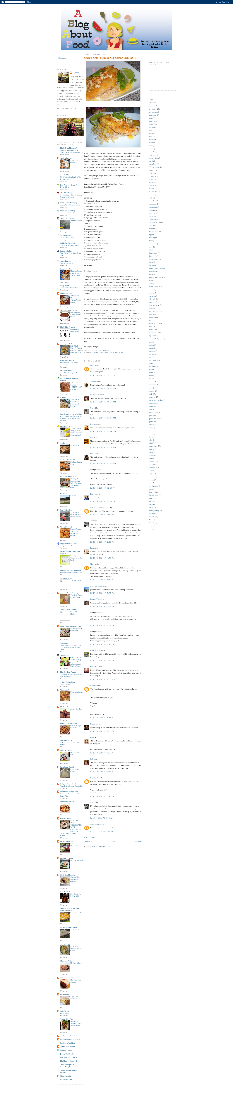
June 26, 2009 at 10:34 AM (103, 402)
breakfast (152, 164)
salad (151, 443)
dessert (151, 228)
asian (151, 118)
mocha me (64, 443)
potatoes (152, 397)
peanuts (152, 369)
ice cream (152, 296)
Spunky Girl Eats (66, 1019)
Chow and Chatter (67, 218)
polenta (151, 391)
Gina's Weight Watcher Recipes (69, 1071)
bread (151, 161)
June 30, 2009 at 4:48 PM (102, 771)
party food (152, 360)
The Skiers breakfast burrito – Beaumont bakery (69, 364)
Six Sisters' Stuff (66, 1079)
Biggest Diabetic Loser (68, 543)
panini (151, 357)
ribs (150, 431)
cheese (151, 188)
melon (151, 320)
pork (150, 394)
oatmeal (152, 345)
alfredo (151, 102)
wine (150, 519)
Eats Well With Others (68, 1057)
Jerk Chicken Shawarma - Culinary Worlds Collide (75, 299)
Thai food (152, 492)
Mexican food (154, 323)
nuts (150, 342)
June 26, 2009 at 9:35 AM (102, 375)
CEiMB (152, 185)
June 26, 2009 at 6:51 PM (102, 579)
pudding (152, 403)
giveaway (152, 271)
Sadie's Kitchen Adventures (70, 626)
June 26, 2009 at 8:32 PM (102, 625)
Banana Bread (74, 445)
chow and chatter (96, 586)
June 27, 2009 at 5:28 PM (102, 660)
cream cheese (153, 219)
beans (151, 139)
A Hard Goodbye (76, 709)
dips (150, 234)
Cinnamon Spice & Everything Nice (67, 1065)
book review (153, 158)
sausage (152, 452)
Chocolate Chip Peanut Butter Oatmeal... (75, 879)
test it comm (94, 824)
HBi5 (151, 283)
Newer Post (88, 841)
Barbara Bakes (66, 251)
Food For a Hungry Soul (69, 791)
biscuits (152, 152)
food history (153, 253)
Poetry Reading (65, 684)
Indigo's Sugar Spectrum (69, 783)
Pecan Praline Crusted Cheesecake (71, 786)
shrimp (151, 464)
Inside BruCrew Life (68, 243)
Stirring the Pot (66, 343)
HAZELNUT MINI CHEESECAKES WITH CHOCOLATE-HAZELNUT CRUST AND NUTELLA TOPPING (71, 828)
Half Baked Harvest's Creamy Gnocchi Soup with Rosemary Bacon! (76, 349)
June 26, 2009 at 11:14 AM (103, 418)
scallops (152, 455)
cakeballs (152, 176)
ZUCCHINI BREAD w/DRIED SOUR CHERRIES (76, 386)
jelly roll (152, 299)
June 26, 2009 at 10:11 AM (103, 388)
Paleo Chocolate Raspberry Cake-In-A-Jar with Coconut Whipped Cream (70, 647)
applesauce (153, 112)
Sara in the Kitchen (67, 977)
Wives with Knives (67, 360)
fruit (150, 262)
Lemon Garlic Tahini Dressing (70, 205)
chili (150, 198)
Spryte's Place (65, 944)
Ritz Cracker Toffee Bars (68, 213)
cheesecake (153, 191)
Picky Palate (65, 285)
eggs (150, 247)
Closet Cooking (66, 192)
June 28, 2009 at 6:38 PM (102, 731)
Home (113, 841)
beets (151, 145)
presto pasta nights (155, 400)
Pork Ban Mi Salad (76, 860)
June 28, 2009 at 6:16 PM (102, 718)
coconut (152, 210)
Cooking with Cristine (68, 609)
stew (150, 483)
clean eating (153, 207)
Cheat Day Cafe (66, 960)
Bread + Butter (65, 891)
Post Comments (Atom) (102, 846)
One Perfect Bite (66, 510)
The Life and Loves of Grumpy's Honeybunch (69, 149)
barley (151, 130)
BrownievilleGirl (66, 841)
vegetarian (153, 513)
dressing (152, 237)
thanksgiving (154, 495)
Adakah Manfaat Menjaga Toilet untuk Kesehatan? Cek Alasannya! (76, 431)
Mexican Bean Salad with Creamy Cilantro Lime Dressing (71, 196)
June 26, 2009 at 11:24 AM (103, 431)
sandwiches (153, 446)
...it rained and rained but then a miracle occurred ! (76, 514)
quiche (151, 415)
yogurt (151, 529)
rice (150, 434)
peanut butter (154, 366)
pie (150, 378)
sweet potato (153, 486)
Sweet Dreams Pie (76, 913)
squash (151, 480)
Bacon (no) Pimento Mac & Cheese (75, 948)
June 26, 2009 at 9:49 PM (102, 644)
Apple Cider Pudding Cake (74, 997)
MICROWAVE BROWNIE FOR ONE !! (76, 314)
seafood (151, 461)
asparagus (152, 121)
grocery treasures (155, 277)
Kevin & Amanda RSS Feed (70, 570)
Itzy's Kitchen (65, 750)
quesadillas (153, 412)
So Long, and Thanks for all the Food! (76, 558)
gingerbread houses (156, 268)
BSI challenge (154, 167)
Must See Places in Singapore (76, 221)
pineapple (152, 384)
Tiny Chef (73, 804)
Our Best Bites (65, 174)
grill (150, 274)
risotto (151, 437)
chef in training (66, 370)
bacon (151, 124)
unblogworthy (154, 510)
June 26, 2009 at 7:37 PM (102, 593)
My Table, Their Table (68, 927)
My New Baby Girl (76, 963)
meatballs (152, 317)
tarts (150, 489)
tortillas (152, 501)
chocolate (152, 201)
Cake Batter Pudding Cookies (69, 373)
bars (150, 133)
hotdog (151, 293)
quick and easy (154, 418)
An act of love (74, 929)
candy (151, 179)
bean (150, 136)
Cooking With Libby (68, 1043)
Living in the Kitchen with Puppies (70, 552)
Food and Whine (66, 1050)
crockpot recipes (155, 222)
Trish (92, 520)
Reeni (92, 453)
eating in (152, 244)
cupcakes (152, 225)
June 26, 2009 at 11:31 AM (103, 463)
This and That (64, 187)
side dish (152, 467)
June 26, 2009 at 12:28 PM (103, 501)
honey (151, 289)
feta (150, 250)
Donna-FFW (94, 599)
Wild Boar (94, 381)
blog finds (152, 155)
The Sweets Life (66, 706)
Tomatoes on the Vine (68, 476)
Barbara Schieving (97, 650)
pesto (151, 372)
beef (150, 142)
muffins (151, 329)
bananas (152, 127)
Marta (92, 564)
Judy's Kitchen (65, 818)
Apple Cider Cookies (74, 161)
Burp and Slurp (66, 740)
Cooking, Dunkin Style (68, 459)
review (151, 427)
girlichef (63, 397)
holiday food (153, 286)
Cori (91, 408)
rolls (150, 440)
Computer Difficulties (67, 546)
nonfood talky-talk (155, 339)
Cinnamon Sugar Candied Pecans (75, 726)
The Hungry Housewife (69, 1061)
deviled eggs (153, 231)
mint (150, 326)
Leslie (92, 548)
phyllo (151, 375)
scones (151, 458)
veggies (152, 516)
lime (150, 308)
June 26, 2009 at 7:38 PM (102, 606)
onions (151, 348)
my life (151, 335)
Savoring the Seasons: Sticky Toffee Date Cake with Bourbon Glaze (75, 483)
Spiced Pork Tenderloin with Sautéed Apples (75, 1023)
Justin (92, 365)
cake (150, 173)
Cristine (93, 424)
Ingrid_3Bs (94, 777)
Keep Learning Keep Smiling (71, 414)
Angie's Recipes (66, 158)
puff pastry (153, 406)
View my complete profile (69, 108)
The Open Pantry (66, 858)
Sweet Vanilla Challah (74, 770)
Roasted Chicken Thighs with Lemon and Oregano (75, 532)
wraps (151, 526)
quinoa (151, 421)
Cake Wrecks (65, 1011)
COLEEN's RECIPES (68, 310)
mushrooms (153, 332)
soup (150, 473)
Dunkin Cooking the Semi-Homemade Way (70, 909)
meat (150, 314)
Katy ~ (92, 494)
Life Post (73, 495)
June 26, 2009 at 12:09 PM (103, 488)
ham (150, 280)
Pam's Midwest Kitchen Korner (69, 379)
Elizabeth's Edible (67, 801)
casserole (152, 182)
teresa (76, 72)
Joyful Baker (65, 994)
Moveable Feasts (66, 526)
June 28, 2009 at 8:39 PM (102, 753)
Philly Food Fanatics (68, 875)
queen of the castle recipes (70, 592)
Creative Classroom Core (99, 507)
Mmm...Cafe (64, 690)
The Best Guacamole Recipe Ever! (71, 572)
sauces (151, 449)
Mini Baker (64, 643)
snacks (151, 470)
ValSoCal (63, 493)
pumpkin (152, 409)
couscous (152, 216)
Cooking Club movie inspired (75, 330)
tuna (150, 504)
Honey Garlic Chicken (67, 237)
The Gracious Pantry (68, 672)
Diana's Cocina (66, 1076)
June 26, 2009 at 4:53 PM (102, 558)
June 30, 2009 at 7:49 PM (102, 796)
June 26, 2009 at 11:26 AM (103, 447)
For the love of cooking (68, 202)
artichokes (152, 115)
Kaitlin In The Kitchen (68, 723)
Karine (92, 724)
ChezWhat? (64, 655)
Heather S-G (94, 666)
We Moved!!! (64, 1013)
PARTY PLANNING (74, 845)
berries (151, 149)
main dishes (118, 352)
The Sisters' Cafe (66, 426)
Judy (92, 759)
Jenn (92, 437)
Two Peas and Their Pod (69, 185)
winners (152, 522)
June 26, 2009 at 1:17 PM (102, 514)
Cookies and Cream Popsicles (69, 245)
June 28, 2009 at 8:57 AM (102, 679)
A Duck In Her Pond (67, 682)
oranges (152, 351)
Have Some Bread (67, 767)
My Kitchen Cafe (66, 235)
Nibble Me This (66, 293)
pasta (151, 363)
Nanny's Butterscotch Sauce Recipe (71, 152)
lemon (151, 302)
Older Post (137, 841)
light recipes (106, 352)
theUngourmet (95, 394)
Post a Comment (90, 837)
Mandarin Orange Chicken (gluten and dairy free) (76, 273)
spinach (152, 476)
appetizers (152, 109)
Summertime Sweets (66, 263)
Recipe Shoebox (66, 268)
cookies (152, 213)
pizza (151, 388)
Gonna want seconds (67, 1046)
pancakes (152, 354)
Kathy (92, 737)
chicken (94, 352)
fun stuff (152, 265)
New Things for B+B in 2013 (75, 895)
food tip (152, 256)
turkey (151, 507)
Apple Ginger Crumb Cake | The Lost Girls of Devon (76, 402)
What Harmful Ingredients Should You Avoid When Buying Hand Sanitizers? (71, 418)
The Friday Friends (67, 327)
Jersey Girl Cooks (67, 1053)
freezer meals (153, 259)
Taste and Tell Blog (67, 210)
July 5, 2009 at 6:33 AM (102, 831)
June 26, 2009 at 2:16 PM (102, 542)
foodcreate (94, 685)
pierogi (151, 382)
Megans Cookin (66, 578)
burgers (151, 170)
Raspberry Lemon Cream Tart (76, 629)
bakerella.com (65, 261)
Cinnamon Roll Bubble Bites (69, 288)
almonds (152, 106)
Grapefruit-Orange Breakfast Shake (76, 596)
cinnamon (152, 204)
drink (151, 240)
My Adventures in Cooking (70, 1039)
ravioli (151, 424)
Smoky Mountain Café (68, 1035)
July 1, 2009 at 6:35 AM (102, 818)
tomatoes (152, 498)
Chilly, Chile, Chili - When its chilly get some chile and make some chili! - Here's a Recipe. (76, 661)
